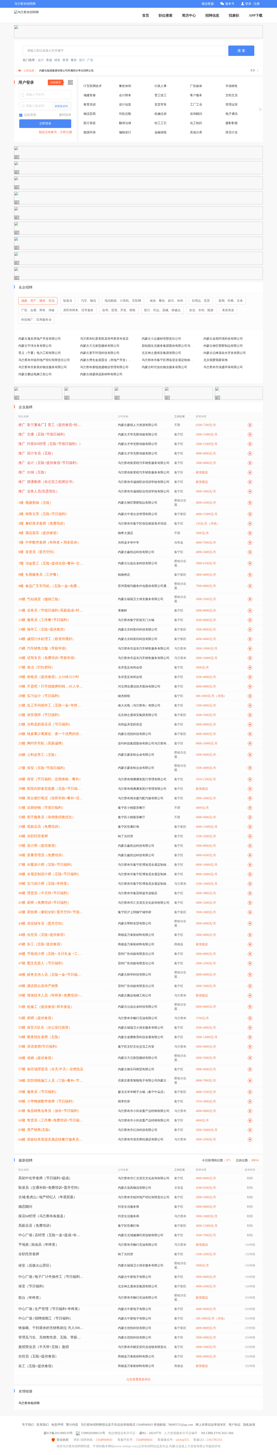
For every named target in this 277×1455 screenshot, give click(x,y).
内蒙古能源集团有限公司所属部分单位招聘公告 (66, 70)
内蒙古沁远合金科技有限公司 (137, 563)
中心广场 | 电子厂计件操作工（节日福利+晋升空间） (50, 1276)
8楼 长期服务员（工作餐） (39, 574)
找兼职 (234, 15)
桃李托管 (124, 1101)
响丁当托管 (125, 836)
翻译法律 (125, 123)
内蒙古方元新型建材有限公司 (99, 345)
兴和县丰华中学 (128, 542)
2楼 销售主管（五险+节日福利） (43, 514)
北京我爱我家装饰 (215, 360)
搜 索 (241, 50)
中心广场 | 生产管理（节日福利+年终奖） (50, 1309)
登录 (248, 3)
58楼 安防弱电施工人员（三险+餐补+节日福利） (50, 1080)
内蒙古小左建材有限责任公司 (161, 338)
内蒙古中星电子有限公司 (134, 1276)
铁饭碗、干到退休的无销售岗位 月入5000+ (50, 1328)
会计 (41, 60)
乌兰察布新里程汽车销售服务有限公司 (143, 463)
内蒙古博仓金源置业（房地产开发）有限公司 (107, 360)
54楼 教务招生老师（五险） (40, 1037)
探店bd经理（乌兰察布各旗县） (42, 1216)
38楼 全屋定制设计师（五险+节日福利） (49, 874)
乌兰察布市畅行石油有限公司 (137, 1018)
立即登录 (45, 123)
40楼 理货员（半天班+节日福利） (44, 893)
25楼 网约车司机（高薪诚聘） (41, 743)
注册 (257, 3)
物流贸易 (90, 113)
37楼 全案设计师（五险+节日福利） (46, 864)
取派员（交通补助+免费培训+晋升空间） (49, 1187)
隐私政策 (249, 1424)
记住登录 (29, 115)
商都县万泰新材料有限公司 (136, 934)
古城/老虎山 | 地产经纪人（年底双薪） (47, 1197)
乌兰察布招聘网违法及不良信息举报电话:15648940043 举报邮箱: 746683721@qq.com (137, 1424)
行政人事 (161, 86)
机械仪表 (161, 113)
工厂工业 (196, 104)
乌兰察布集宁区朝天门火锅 (136, 620)
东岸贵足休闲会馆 (130, 667)
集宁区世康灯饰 (128, 826)
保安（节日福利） (32, 1286)
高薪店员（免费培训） (35, 1225)
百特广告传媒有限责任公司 (136, 953)
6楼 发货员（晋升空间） (37, 552)
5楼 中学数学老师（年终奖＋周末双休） (49, 542)
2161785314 (214, 1439)
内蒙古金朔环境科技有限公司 (223, 338)
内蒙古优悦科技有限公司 (134, 734)
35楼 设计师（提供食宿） (38, 845)
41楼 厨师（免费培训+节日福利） (44, 902)
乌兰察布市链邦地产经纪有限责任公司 (44, 360)
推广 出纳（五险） (33, 472)
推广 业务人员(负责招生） (38, 491)
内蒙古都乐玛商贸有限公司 (136, 1069)
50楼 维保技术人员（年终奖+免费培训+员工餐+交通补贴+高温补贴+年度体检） (50, 995)
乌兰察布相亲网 (29, 1403)
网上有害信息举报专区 (211, 1424)
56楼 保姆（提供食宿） (36, 1058)
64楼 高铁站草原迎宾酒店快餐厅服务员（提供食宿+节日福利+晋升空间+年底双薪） (50, 1139)
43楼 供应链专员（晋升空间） (41, 923)
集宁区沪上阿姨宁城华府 (134, 912)
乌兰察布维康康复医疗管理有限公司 (142, 779)
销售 (57, 60)
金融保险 (161, 132)
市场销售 (231, 86)
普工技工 (161, 95)
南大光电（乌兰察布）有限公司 (139, 705)
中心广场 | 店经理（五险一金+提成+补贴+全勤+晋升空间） (50, 1235)
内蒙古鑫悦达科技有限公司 (136, 552)
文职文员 (231, 95)
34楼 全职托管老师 (33, 836)
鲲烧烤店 (124, 574)
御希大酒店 (125, 533)
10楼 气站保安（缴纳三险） (40, 599)
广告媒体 (196, 86)
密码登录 (65, 115)
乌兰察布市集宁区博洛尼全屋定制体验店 (169, 360)
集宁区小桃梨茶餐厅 (131, 807)
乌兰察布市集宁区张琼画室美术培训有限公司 (144, 523)
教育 (66, 60)
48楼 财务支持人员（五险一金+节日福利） (50, 974)
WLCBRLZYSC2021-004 (217, 1433)
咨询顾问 (196, 113)
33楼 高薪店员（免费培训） (40, 826)
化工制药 (196, 123)
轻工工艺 (161, 123)
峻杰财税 (124, 696)
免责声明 (57, 1424)
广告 (90, 60)
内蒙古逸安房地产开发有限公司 (39, 338)
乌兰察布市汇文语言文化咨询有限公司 (143, 902)
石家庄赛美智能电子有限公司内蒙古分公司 (144, 1080)
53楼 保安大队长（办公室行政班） (45, 1027)
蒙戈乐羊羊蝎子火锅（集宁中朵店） (142, 1092)
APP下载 (256, 15)
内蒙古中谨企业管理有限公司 (137, 514)
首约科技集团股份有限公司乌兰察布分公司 (144, 743)
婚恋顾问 (25, 1206)
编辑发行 (125, 132)
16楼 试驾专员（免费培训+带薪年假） (47, 658)
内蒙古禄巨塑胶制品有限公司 (223, 345)
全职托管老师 (28, 1254)
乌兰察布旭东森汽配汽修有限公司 (140, 798)
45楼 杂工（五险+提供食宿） (41, 944)
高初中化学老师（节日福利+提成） (45, 1178)
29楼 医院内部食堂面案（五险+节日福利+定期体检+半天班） (50, 788)
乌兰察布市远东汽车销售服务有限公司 (143, 648)
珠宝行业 (231, 132)
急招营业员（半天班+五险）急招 (43, 1347)
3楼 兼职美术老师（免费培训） (42, 523)
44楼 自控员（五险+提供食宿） (42, 934)
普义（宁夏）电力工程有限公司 (39, 353)
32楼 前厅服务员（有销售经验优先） (47, 817)
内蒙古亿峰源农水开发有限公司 (224, 353)
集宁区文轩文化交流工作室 (136, 1046)
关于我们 (28, 1424)
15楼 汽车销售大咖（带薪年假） (43, 648)
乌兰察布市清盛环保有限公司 (223, 367)
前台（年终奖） (30, 1297)
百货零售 (161, 104)
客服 (49, 60)
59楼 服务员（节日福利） (38, 1092)
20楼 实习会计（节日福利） (40, 696)
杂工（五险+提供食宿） (36, 1366)
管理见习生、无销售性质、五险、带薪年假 (50, 1337)
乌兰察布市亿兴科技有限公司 (137, 1130)
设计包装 (125, 104)
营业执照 (62, 1439)
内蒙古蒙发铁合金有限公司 (136, 754)
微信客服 (208, 3)
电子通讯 (231, 113)
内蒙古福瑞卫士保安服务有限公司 (140, 599)
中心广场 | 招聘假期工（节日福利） (45, 1318)
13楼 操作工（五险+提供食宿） (42, 629)
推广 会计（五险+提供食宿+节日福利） (48, 463)
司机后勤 (125, 113)
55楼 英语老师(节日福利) (37, 1046)
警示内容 (72, 1424)
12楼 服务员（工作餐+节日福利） (44, 620)
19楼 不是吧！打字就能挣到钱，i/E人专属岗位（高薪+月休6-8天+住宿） (50, 686)
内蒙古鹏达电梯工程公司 (35, 374)
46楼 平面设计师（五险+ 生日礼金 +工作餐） (50, 953)
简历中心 (189, 15)
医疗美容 (90, 123)
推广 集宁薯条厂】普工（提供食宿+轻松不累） (50, 425)
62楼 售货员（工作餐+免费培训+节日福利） (50, 1120)
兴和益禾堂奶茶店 (130, 724)
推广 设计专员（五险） (36, 453)
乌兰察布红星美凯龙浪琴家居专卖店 (104, 338)
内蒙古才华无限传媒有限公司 (137, 434)
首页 (145, 15)
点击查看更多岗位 (138, 1379)
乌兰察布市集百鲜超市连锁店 (137, 893)
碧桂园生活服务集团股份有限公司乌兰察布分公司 (169, 345)
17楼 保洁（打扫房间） (36, 667)
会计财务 (125, 95)
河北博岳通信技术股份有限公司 (139, 686)
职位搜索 (165, 15)
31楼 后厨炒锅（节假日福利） (41, 807)
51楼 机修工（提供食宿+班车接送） (46, 1007)
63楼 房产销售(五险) (34, 1130)
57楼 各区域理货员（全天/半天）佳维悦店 (50, 1069)
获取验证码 (61, 106)
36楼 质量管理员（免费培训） (41, 855)
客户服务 (196, 95)
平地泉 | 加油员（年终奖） (38, 1244)
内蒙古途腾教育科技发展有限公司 (140, 1037)
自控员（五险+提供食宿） (38, 1356)
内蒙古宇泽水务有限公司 (35, 345)
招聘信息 (212, 15)
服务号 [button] (229, 3)
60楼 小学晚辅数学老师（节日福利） (47, 1101)
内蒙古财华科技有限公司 (134, 974)
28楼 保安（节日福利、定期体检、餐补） (50, 779)
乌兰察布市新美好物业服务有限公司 (42, 367)
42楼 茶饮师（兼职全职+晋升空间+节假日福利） (50, 912)
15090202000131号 (93, 1433)
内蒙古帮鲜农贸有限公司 (134, 923)
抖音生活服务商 (128, 1206)
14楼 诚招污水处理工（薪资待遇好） (47, 639)
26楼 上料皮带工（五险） (38, 755)
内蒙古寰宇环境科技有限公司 (99, 353)
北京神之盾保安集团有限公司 (161, 353)
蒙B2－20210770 (150, 1433)
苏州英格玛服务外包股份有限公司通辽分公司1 (144, 586)
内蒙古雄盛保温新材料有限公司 (101, 374)
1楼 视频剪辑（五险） (35, 502)
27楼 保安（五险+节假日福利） (42, 768)
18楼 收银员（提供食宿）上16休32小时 (48, 677)
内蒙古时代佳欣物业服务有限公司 (164, 367)
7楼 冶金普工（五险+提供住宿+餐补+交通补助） (50, 563)
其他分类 (196, 132)
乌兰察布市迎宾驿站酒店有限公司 (140, 1139)
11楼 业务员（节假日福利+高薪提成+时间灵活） (50, 610)
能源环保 (90, 132)
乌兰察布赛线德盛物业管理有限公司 (104, 367)
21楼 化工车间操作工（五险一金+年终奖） (50, 705)
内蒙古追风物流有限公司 (134, 1187)
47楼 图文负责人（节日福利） (41, 963)
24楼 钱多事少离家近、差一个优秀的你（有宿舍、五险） (50, 734)
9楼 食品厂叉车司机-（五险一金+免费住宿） (50, 586)
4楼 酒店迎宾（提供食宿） (39, 533)
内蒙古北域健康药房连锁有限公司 (140, 1235)
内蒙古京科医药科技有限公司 (137, 629)
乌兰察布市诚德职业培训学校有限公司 (143, 482)
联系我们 (43, 1424)
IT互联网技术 (93, 86)
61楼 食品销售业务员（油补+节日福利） (49, 1111)
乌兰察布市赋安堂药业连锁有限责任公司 (144, 1347)
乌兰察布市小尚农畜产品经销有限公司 (143, 1111)
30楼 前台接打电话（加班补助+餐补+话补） (50, 798)
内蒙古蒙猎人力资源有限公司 (137, 425)
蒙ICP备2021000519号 (58, 1433)
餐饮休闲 (125, 86)
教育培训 (90, 104)
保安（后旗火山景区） (35, 1265)
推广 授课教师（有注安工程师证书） (47, 482)
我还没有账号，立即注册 (55, 132)
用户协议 (235, 1424)
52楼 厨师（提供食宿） (36, 1018)
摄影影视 (231, 123)
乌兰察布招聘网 (24, 3)
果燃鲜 (122, 610)
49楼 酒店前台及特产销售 (38, 986)
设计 (82, 60)
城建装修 (90, 95)
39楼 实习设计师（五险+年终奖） (44, 883)
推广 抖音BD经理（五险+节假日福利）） (50, 444)
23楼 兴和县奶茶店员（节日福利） (45, 724)
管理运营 (231, 104)
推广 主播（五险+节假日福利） (42, 434)
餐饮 (74, 60)
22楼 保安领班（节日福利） (40, 715)
